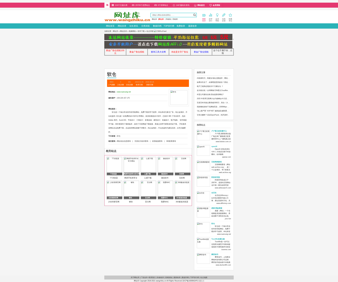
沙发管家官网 (113, 202)
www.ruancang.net (224, 234)
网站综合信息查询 (124, 141)
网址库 (115, 31)
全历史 (214, 193)
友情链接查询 (157, 141)
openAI (214, 146)
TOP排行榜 (169, 26)
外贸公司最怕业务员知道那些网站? (210, 94)
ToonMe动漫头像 (218, 239)
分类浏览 (145, 26)
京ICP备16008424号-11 (191, 281)
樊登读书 (214, 254)
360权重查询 (171, 141)
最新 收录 (204, 20)
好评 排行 (210, 20)
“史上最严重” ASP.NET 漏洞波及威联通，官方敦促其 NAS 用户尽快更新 (224, 111)
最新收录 (192, 26)
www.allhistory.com (223, 203)
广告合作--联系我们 (148, 277)
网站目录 (122, 26)
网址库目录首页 (107, 5)
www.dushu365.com (223, 265)
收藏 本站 (230, 20)
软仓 (118, 136)
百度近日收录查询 (141, 141)
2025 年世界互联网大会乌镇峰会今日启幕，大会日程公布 (219, 99)
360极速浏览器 (182, 202)
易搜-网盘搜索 (216, 208)
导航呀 (175, 19)
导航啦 (168, 19)
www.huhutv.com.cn (223, 142)
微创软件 (165, 178)
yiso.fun (228, 219)
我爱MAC (165, 202)
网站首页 (110, 26)
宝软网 (182, 178)
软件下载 (141, 31)
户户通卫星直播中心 (219, 131)
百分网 (148, 202)
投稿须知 (168, 277)
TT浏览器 (114, 178)
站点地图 (203, 277)
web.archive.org (225, 172)
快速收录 (160, 277)
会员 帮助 (217, 20)
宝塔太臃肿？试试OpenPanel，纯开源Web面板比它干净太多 (220, 115)
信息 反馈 (224, 20)
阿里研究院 (215, 177)
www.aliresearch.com (223, 188)
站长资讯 (134, 26)
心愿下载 (148, 178)
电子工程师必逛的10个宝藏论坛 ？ (210, 86)
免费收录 (181, 26)
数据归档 (157, 26)
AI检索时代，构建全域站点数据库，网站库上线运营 (216, 78)
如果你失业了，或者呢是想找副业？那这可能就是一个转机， (220, 82)
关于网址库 (135, 277)
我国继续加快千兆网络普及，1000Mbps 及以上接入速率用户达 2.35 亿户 (225, 107)
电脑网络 (132, 31)
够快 (131, 202)
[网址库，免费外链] (127, 21)
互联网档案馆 (216, 162)
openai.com (226, 157)
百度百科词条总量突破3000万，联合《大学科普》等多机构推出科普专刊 (224, 103)
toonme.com (226, 249)
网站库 (154, 19)
